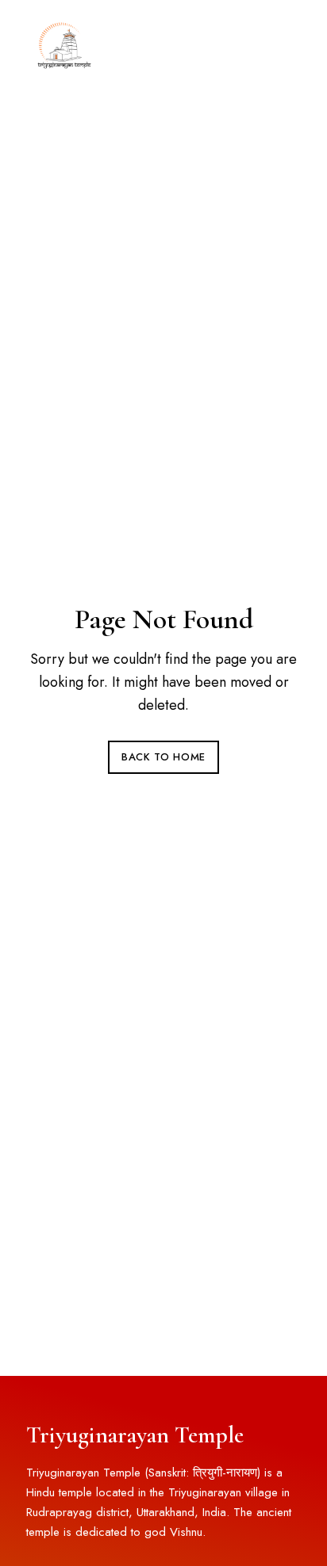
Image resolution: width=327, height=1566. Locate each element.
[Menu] (285, 43)
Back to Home (163, 756)
